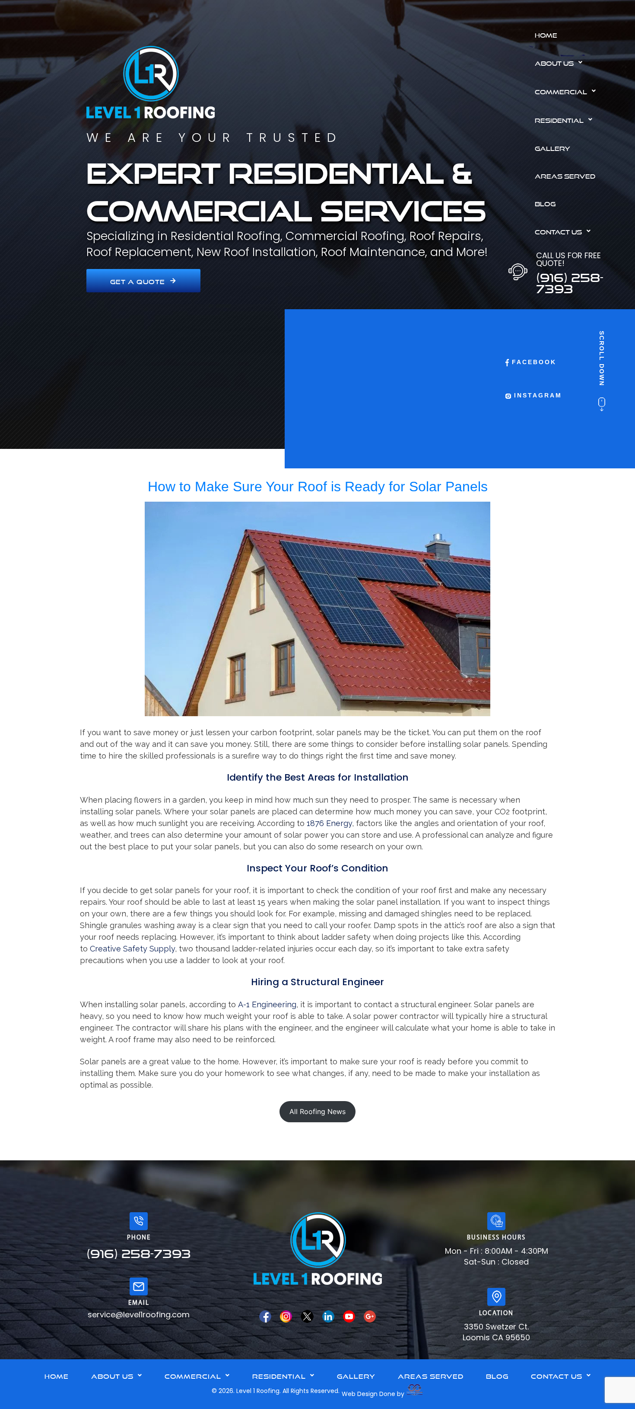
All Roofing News (317, 1111)
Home (546, 34)
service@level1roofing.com (139, 1314)
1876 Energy (329, 823)
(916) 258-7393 (569, 281)
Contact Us (558, 231)
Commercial (561, 91)
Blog (545, 202)
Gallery (552, 147)
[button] (581, 62)
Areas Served (565, 175)
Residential (559, 119)
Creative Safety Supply (132, 948)
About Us (554, 62)
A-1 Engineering (267, 1004)
